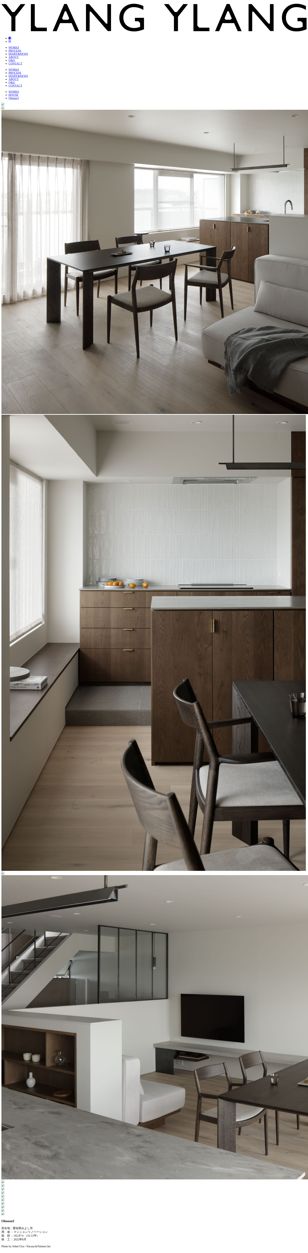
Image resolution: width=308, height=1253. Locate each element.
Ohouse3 (14, 98)
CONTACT (15, 63)
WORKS (14, 47)
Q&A (12, 60)
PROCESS (15, 50)
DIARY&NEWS (18, 53)
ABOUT (14, 57)
